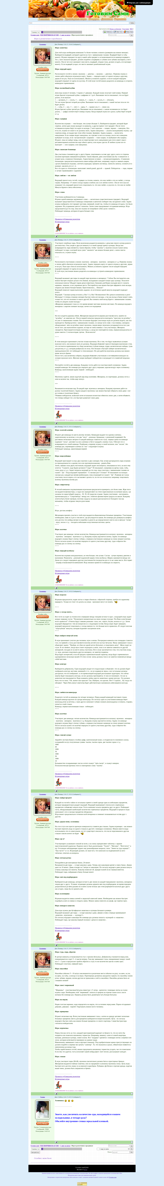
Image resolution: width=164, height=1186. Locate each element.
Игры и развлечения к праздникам (82, 35)
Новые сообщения (115, 29)
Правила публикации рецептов (67, 219)
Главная (36, 5)
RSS (107, 2)
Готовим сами (35, 35)
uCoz (85, 1169)
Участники (125, 29)
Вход (50, 5)
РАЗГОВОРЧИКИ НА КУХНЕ (49, 35)
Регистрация (44, 5)
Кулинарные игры (62, 221)
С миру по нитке (65, 35)
